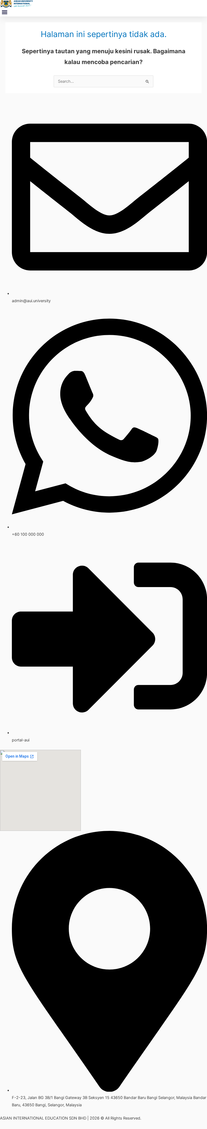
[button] (4, 12)
